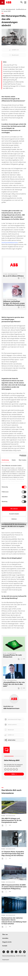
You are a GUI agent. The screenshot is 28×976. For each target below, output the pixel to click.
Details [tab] (14, 460)
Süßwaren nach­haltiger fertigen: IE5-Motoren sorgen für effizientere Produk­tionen (14, 303)
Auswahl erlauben (14, 513)
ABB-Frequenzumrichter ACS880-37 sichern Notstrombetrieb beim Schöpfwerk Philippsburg (14, 887)
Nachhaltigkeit (11, 653)
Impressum (5, 959)
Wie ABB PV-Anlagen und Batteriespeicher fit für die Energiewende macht (11, 820)
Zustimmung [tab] (5, 460)
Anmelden (5, 938)
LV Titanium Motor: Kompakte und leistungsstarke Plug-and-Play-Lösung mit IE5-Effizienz (13, 853)
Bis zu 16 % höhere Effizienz (13, 276)
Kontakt (4, 946)
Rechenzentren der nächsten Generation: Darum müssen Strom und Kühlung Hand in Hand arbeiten (14, 921)
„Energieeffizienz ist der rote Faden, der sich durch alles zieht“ (14, 684)
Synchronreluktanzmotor (10, 242)
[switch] (24, 492)
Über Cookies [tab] (22, 460)
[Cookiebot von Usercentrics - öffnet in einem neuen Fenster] (19, 456)
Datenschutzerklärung (8, 956)
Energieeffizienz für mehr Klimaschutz (12, 656)
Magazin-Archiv (7, 942)
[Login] (25, 2)
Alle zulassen (14, 508)
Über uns (5, 934)
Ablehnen (14, 519)
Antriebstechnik (12, 274)
